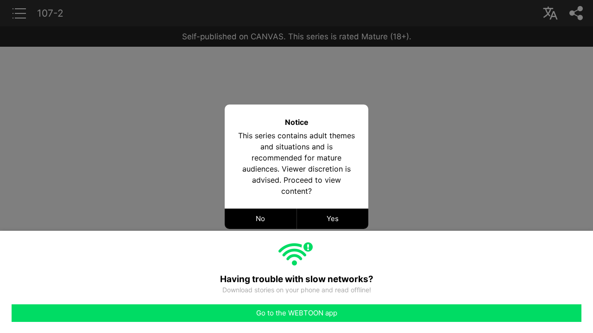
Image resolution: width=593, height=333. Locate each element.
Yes (333, 218)
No (260, 218)
